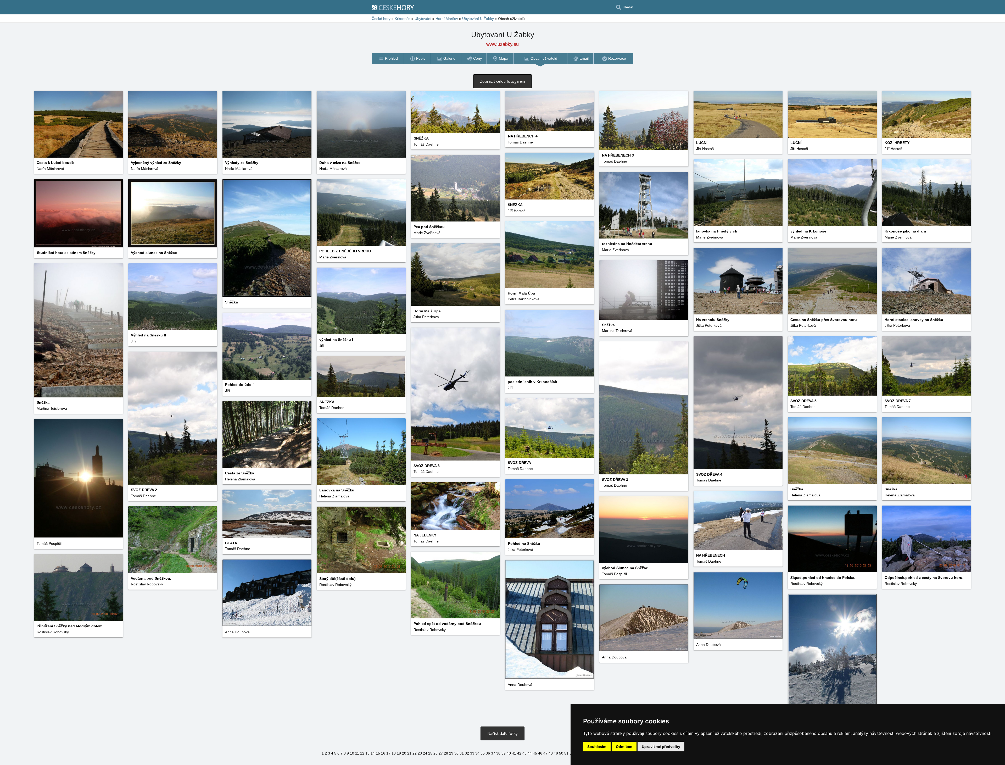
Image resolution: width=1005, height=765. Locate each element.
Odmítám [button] (624, 746)
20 (404, 753)
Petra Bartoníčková (523, 299)
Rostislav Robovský (901, 583)
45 (535, 753)
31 (462, 753)
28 (446, 753)
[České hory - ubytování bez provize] (395, 7)
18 (394, 753)
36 (488, 753)
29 (451, 753)
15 (378, 753)
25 (430, 753)
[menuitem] (388, 58)
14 (373, 753)
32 (467, 753)
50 (561, 753)
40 (509, 753)
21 (409, 753)
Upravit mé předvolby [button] (661, 746)
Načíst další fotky (502, 733)
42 (519, 753)
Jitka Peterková (426, 317)
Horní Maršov (447, 18)
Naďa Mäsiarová (50, 169)
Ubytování (423, 18)
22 (414, 753)
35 (483, 753)
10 (352, 753)
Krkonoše (402, 18)
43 (524, 753)
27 (441, 753)
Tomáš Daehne (426, 144)
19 (399, 753)
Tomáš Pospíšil (49, 543)
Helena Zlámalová (240, 479)
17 (388, 753)
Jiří (133, 341)
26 (435, 753)
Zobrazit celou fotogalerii (502, 81)
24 (425, 753)
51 (566, 753)
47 (545, 753)
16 (383, 753)
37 (493, 753)
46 (540, 753)
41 (514, 753)
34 (477, 753)
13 (367, 753)
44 (530, 753)
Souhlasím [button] (596, 746)
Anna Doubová (237, 632)
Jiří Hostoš (705, 149)
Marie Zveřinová (427, 233)
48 (551, 753)
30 (456, 753)
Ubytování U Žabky (478, 18)
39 (503, 753)
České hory (381, 18)
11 (357, 753)
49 (556, 753)
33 (472, 753)
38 (498, 753)
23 (420, 753)
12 (362, 753)
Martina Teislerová (617, 331)
